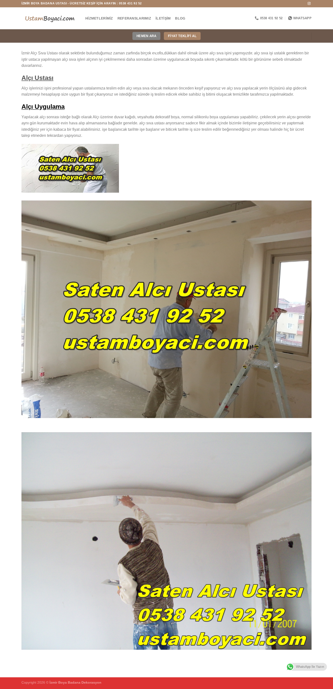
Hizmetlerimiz (99, 18)
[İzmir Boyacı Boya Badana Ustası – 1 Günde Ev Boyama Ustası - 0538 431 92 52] (49, 18)
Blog (180, 18)
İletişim (163, 18)
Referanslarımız (134, 18)
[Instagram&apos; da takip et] (309, 3)
